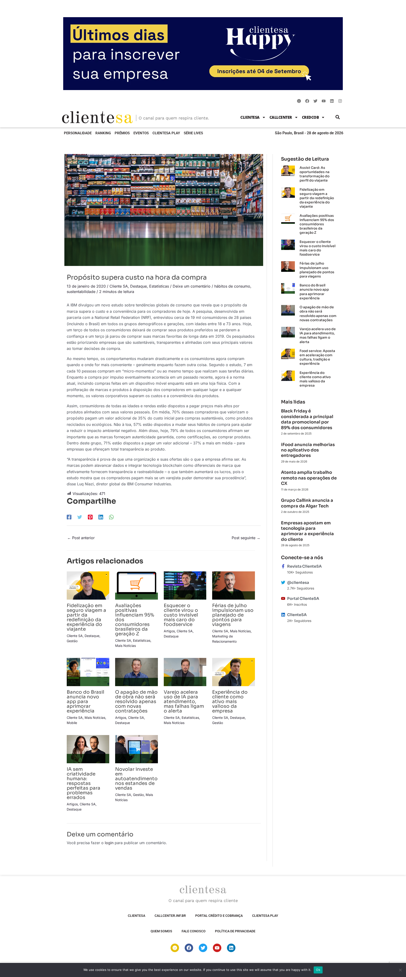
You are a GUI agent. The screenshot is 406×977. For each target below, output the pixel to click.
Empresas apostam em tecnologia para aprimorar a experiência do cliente (307, 531)
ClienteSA (250, 117)
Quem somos (161, 931)
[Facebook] (69, 517)
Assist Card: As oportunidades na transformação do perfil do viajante (314, 174)
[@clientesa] (283, 582)
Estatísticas (159, 286)
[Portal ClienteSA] (283, 598)
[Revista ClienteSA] (283, 566)
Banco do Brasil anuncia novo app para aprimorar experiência (85, 701)
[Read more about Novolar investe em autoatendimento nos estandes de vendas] (136, 748)
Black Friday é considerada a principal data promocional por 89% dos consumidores (307, 419)
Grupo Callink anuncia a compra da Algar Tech (307, 503)
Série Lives (193, 133)
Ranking (103, 133)
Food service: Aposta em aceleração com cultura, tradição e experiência (317, 357)
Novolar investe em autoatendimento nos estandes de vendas (136, 778)
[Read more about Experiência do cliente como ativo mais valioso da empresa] (233, 671)
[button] (338, 117)
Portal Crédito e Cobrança (219, 916)
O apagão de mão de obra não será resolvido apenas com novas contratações (136, 701)
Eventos (141, 133)
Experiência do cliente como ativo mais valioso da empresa (230, 701)
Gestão (72, 641)
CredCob (310, 117)
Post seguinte (246, 537)
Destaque (138, 286)
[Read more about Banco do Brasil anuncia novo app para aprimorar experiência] (88, 671)
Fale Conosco (194, 931)
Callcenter (280, 117)
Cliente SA (118, 286)
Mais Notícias (125, 646)
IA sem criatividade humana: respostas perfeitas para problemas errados (83, 783)
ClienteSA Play (166, 133)
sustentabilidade (81, 291)
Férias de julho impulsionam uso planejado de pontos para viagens (233, 615)
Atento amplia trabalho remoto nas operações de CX (309, 478)
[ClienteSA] (283, 615)
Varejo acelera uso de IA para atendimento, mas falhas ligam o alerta (184, 701)
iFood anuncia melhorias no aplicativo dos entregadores (308, 450)
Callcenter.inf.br (170, 916)
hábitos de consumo (232, 286)
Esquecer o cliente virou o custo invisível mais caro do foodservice (181, 615)
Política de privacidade (235, 931)
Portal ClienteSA (303, 598)
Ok (318, 970)
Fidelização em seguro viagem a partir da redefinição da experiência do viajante (86, 617)
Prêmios (122, 133)
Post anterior (81, 537)
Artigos (169, 631)
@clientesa (298, 582)
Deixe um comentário (192, 286)
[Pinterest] (90, 517)
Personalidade (78, 133)
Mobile (72, 723)
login (109, 842)
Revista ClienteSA (304, 566)
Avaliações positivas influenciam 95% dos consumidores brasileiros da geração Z (317, 224)
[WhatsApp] (111, 517)
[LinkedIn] (100, 517)
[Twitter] (79, 517)
